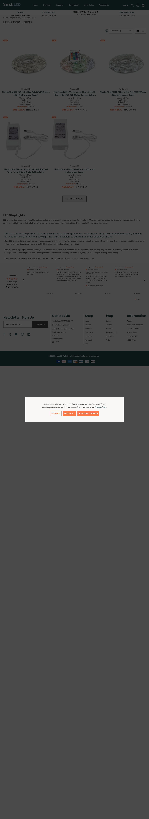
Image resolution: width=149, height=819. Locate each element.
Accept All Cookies (88, 413)
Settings (55, 413)
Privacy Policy (100, 407)
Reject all (69, 413)
